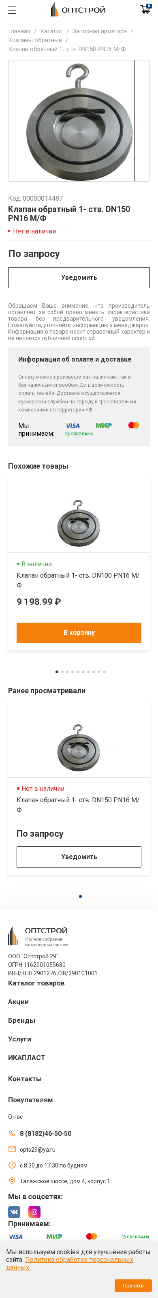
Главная (19, 31)
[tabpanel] (79, 563)
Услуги (19, 1039)
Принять (133, 1286)
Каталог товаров (36, 983)
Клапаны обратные (35, 40)
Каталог (51, 31)
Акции (18, 1002)
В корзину (79, 632)
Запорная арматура (100, 31)
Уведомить (79, 277)
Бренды (21, 1020)
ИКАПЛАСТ (26, 1058)
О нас (15, 1117)
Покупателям (30, 1100)
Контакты (25, 1079)
